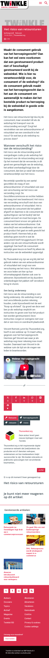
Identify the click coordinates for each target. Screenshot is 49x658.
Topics (7, 606)
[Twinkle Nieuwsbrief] (25, 591)
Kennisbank (29, 610)
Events (7, 618)
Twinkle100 (9, 622)
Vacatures (28, 606)
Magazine (8, 614)
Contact (27, 618)
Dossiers (8, 602)
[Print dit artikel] (8, 407)
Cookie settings (31, 626)
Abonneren (29, 598)
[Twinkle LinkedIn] (19, 591)
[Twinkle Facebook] (12, 591)
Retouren (18, 33)
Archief (7, 610)
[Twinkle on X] (6, 591)
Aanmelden (10, 639)
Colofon (27, 614)
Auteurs (7, 598)
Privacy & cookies (32, 622)
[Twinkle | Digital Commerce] (14, 4)
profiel (41, 470)
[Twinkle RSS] (31, 591)
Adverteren (29, 602)
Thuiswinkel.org (19, 35)
